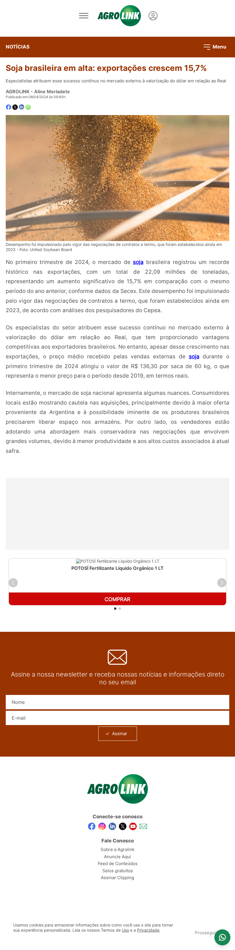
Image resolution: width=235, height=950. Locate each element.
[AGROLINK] (119, 16)
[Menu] (84, 15)
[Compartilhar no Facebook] (8, 107)
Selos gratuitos (117, 870)
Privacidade (148, 930)
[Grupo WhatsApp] (222, 937)
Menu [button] (218, 46)
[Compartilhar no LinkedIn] (21, 107)
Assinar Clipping (117, 877)
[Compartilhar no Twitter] (15, 107)
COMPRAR (117, 599)
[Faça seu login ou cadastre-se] (153, 16)
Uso (125, 930)
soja (138, 262)
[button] (13, 582)
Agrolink (18, 91)
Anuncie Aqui (117, 856)
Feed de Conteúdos (118, 863)
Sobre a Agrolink (117, 849)
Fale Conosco (117, 841)
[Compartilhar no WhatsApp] (28, 107)
